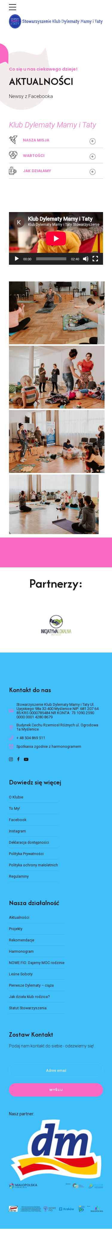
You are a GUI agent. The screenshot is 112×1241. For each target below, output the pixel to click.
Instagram (17, 831)
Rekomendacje (21, 940)
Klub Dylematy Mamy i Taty (52, 125)
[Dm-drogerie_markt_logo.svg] (56, 1150)
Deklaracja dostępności (29, 842)
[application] (56, 238)
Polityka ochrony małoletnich (33, 865)
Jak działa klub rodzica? (29, 996)
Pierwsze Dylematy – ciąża (31, 985)
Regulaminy (19, 876)
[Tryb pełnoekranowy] (95, 259)
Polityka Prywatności (26, 853)
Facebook (17, 820)
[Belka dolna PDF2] (56, 1186)
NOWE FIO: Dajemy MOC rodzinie (37, 962)
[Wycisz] (86, 259)
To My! (14, 808)
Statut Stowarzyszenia (28, 1008)
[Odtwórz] (17, 259)
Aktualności (19, 917)
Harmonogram (21, 951)
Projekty (15, 929)
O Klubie (16, 797)
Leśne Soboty (21, 974)
